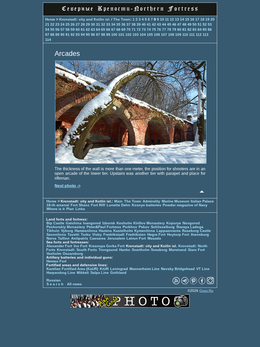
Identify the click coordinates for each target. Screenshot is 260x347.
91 (68, 35)
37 (128, 24)
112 (199, 35)
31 (98, 24)
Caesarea (98, 238)
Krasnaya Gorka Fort (107, 246)
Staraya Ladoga (189, 227)
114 (48, 40)
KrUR (104, 269)
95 (88, 35)
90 (62, 35)
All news (74, 284)
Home (50, 19)
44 (164, 24)
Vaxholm (53, 254)
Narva (51, 238)
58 (68, 29)
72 (139, 29)
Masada (154, 238)
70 (128, 29)
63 (93, 29)
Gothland (118, 273)
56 (57, 29)
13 (177, 19)
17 (197, 19)
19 (207, 19)
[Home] (130, 12)
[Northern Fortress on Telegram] (184, 283)
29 (88, 24)
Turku (86, 234)
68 (118, 29)
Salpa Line (99, 273)
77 (164, 29)
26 (73, 24)
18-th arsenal (57, 205)
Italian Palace (202, 201)
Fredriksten (136, 234)
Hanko (124, 250)
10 (162, 19)
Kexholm (124, 223)
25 (68, 24)
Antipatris (79, 238)
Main (118, 201)
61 (83, 29)
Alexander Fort (59, 246)
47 (179, 24)
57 (62, 29)
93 (78, 35)
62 (88, 29)
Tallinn (64, 238)
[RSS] (176, 283)
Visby (97, 234)
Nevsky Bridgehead (178, 269)
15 (187, 19)
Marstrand (177, 250)
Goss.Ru (206, 291)
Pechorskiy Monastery (65, 227)
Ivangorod (92, 223)
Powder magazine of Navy (185, 205)
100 (114, 35)
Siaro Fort (196, 250)
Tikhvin (52, 231)
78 (169, 29)
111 (192, 35)
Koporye (173, 223)
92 (73, 35)
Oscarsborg (73, 254)
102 (128, 35)
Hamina (105, 231)
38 (134, 24)
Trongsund (108, 250)
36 (123, 24)
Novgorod (191, 223)
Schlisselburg (163, 227)
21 (47, 24)
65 (103, 29)
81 (184, 29)
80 (179, 29)
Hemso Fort (56, 261)
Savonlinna (56, 234)
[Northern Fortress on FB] (202, 283)
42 (154, 24)
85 (205, 29)
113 (205, 35)
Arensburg (200, 234)
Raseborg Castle (196, 231)
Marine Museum (175, 201)
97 (98, 35)
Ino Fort (80, 246)
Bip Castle (55, 223)
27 (78, 24)
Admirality (151, 201)
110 (185, 35)
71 (134, 29)
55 (52, 29)
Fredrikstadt (113, 234)
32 (103, 24)
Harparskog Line (60, 273)
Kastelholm (123, 231)
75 (154, 29)
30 (93, 24)
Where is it (55, 209)
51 (200, 24)
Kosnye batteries (146, 205)
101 (121, 35)
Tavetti (73, 234)
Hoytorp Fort (178, 234)
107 (164, 35)
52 (205, 24)
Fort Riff (98, 205)
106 (157, 35)
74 (149, 29)
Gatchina (74, 223)
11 (167, 19)
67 (113, 29)
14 (182, 19)
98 (103, 35)
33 (108, 24)
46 (174, 24)
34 (113, 24)
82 (189, 29)
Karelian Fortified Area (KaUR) (72, 269)
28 (83, 24)
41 (149, 24)
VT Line (202, 269)
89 (57, 35)
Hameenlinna (86, 231)
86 (210, 29)
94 (83, 35)
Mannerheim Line (144, 269)
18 (202, 19)
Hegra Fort (156, 234)
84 (200, 29)
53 (210, 24)
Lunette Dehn (118, 205)
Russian (53, 280)
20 (212, 19)
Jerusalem (116, 238)
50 (194, 24)
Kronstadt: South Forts (77, 250)
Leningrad (119, 269)
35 (118, 24)
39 (139, 24)
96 (93, 35)
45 (169, 24)
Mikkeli (83, 273)
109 (178, 35)
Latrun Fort (136, 238)
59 (73, 29)
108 (171, 35)
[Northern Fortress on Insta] (210, 283)
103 (136, 35)
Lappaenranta (168, 231)
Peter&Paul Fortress (104, 227)
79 (174, 29)
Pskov (144, 227)
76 (159, 29)
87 (47, 35)
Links (80, 209)
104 (143, 35)
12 (172, 19)
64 (98, 29)
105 (150, 35)
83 (194, 29)
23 (57, 24)
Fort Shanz (80, 205)
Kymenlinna (144, 231)
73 (144, 29)
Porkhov (130, 227)
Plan (70, 209)
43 (159, 24)
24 (62, 24)
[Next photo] (131, 162)
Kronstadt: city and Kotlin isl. (84, 19)
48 (184, 24)
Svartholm (140, 250)
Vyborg (67, 231)
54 (47, 29)
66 (108, 29)
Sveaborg (159, 250)
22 (52, 24)
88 (52, 35)
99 (108, 35)
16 (192, 19)
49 (189, 24)
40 (144, 24)
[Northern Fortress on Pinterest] (193, 283)
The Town (121, 19)
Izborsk (108, 223)
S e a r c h (54, 284)
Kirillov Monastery (149, 223)
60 (78, 29)
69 (123, 29)
